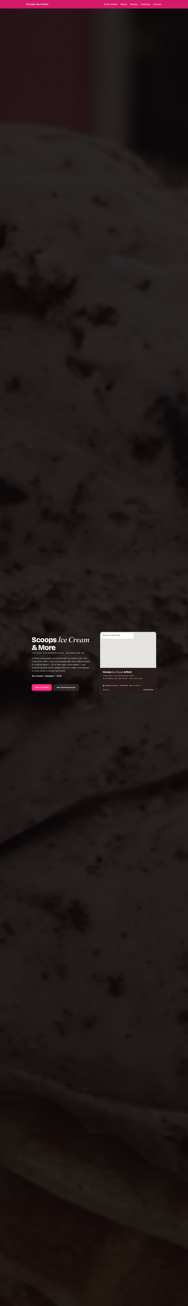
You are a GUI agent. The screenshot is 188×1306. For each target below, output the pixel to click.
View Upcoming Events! (66, 687)
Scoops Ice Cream (37, 4)
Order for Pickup (42, 687)
